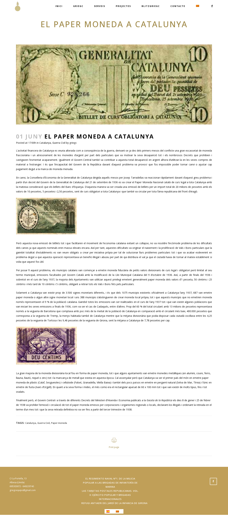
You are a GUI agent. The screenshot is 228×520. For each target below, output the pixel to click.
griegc (73, 142)
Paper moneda (59, 423)
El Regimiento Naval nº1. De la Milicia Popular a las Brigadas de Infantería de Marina (110, 482)
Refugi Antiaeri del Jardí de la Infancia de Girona (114, 503)
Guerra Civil (58, 142)
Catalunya (45, 142)
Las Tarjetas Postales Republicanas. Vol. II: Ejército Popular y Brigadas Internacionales (110, 495)
